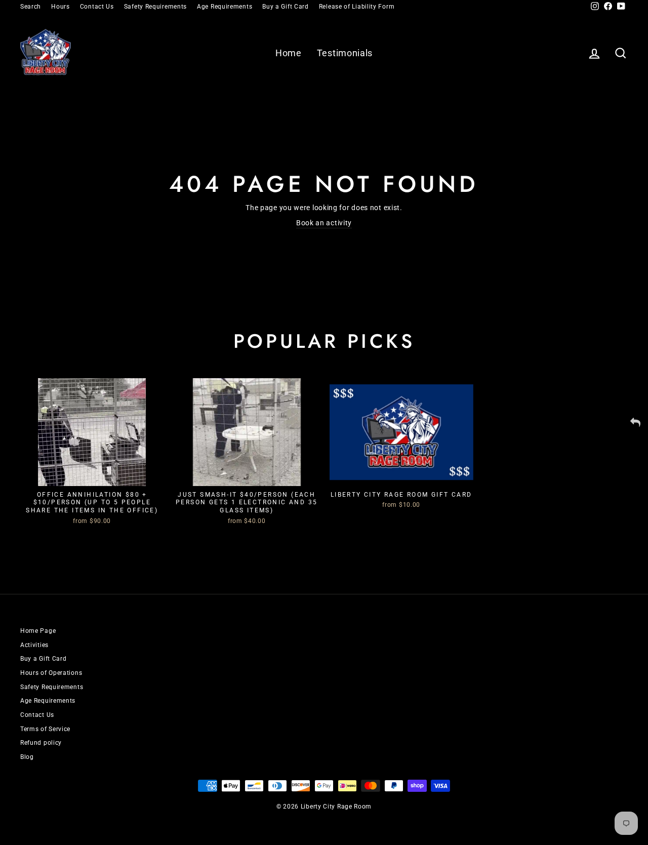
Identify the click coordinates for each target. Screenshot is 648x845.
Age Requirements (224, 6)
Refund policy (41, 742)
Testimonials (345, 53)
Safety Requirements (155, 6)
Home (288, 53)
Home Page (38, 630)
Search (30, 6)
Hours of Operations (51, 672)
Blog (27, 756)
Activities (34, 645)
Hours (60, 6)
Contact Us (97, 6)
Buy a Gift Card (285, 6)
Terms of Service (45, 729)
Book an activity (324, 223)
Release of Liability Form (357, 6)
